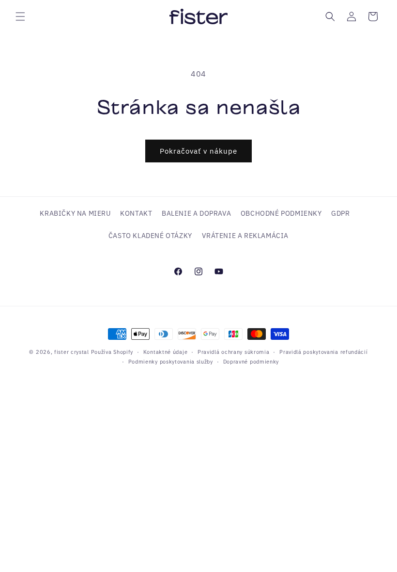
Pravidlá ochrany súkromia (234, 352)
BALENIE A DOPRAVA (196, 213)
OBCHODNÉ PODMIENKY (281, 213)
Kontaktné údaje (165, 352)
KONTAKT (136, 213)
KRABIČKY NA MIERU (75, 213)
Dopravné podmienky (251, 361)
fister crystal (72, 352)
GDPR (340, 213)
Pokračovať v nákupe (198, 151)
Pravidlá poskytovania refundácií (323, 352)
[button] (20, 16)
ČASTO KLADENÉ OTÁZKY (150, 235)
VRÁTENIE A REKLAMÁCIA (245, 235)
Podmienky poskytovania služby (170, 361)
